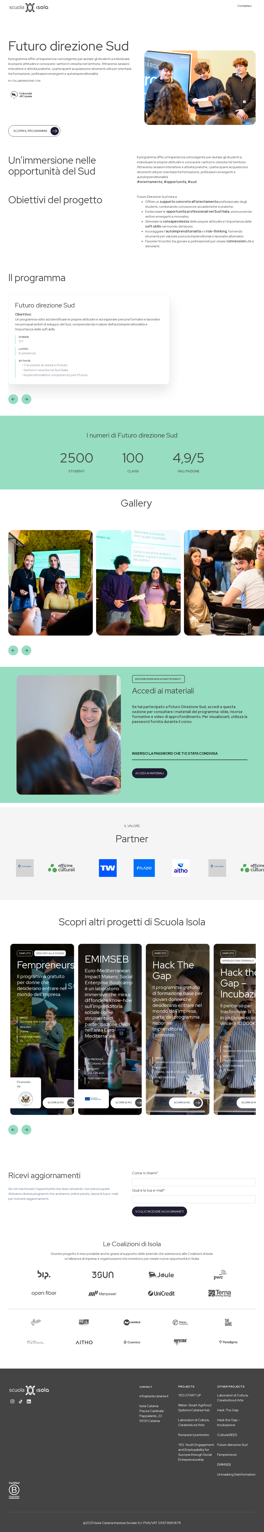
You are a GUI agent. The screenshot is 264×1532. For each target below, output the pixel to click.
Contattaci (244, 6)
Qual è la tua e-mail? (148, 1190)
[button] (13, 399)
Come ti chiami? (145, 1173)
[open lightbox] (50, 583)
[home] (29, 7)
